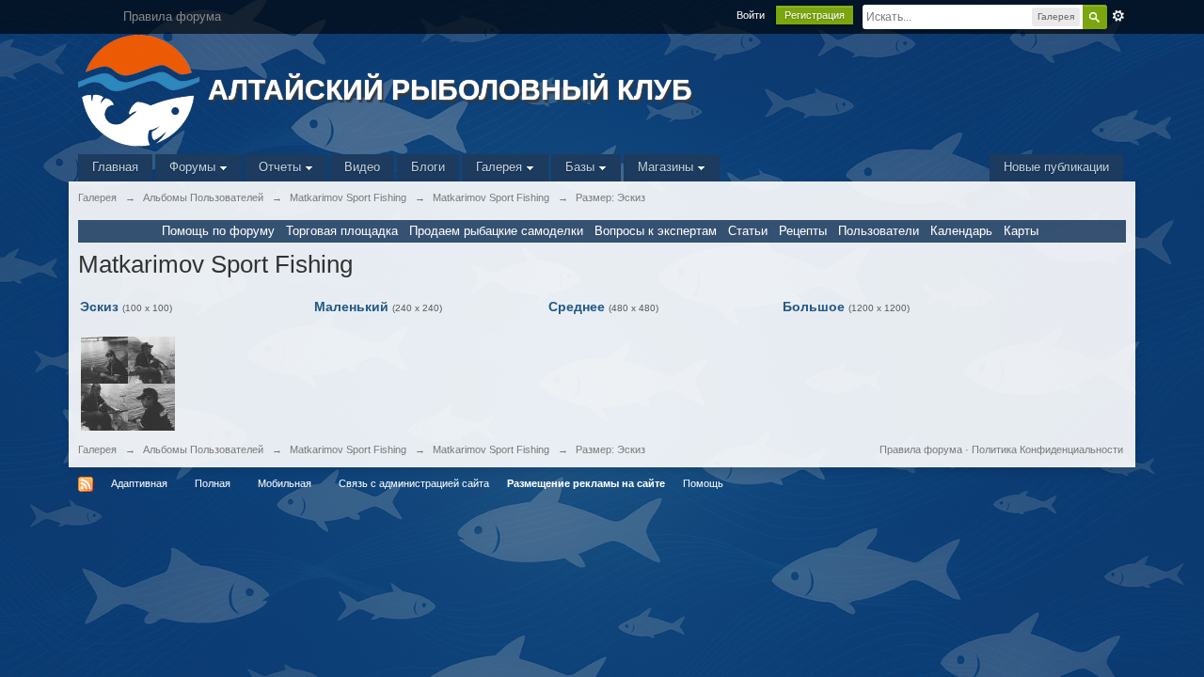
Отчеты (282, 167)
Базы (581, 167)
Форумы (194, 167)
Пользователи (878, 231)
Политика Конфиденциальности (1047, 449)
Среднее (576, 306)
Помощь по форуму (218, 231)
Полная (212, 483)
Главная (115, 167)
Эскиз (99, 306)
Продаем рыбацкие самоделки (496, 231)
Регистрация (814, 15)
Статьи (748, 231)
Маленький (351, 306)
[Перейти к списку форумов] (140, 89)
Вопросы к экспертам (655, 231)
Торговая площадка (342, 231)
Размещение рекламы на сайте (586, 483)
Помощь (703, 483)
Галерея (501, 167)
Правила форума (920, 449)
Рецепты (803, 231)
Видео (362, 167)
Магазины (667, 167)
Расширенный (1118, 16)
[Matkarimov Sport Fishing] (128, 383)
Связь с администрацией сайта (414, 483)
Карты (1021, 231)
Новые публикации (1056, 167)
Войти (751, 15)
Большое (814, 306)
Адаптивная (139, 483)
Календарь (961, 231)
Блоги (428, 167)
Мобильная (284, 483)
